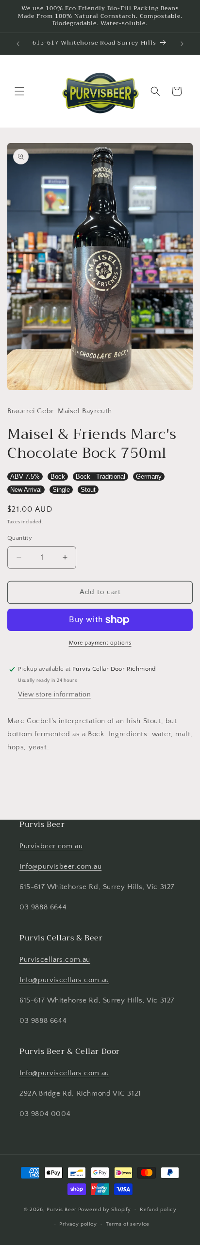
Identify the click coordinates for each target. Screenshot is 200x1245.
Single (61, 489)
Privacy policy (78, 1224)
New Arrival (26, 489)
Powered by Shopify (104, 1209)
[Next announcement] (182, 43)
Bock (57, 476)
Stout (88, 489)
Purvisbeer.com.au (51, 846)
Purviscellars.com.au (54, 959)
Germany (149, 476)
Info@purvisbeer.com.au (60, 866)
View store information (54, 694)
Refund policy (158, 1210)
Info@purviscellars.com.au (64, 980)
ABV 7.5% (25, 476)
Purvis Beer (62, 1209)
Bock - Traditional (100, 476)
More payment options (100, 643)
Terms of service (128, 1224)
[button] (19, 91)
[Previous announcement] (18, 43)
